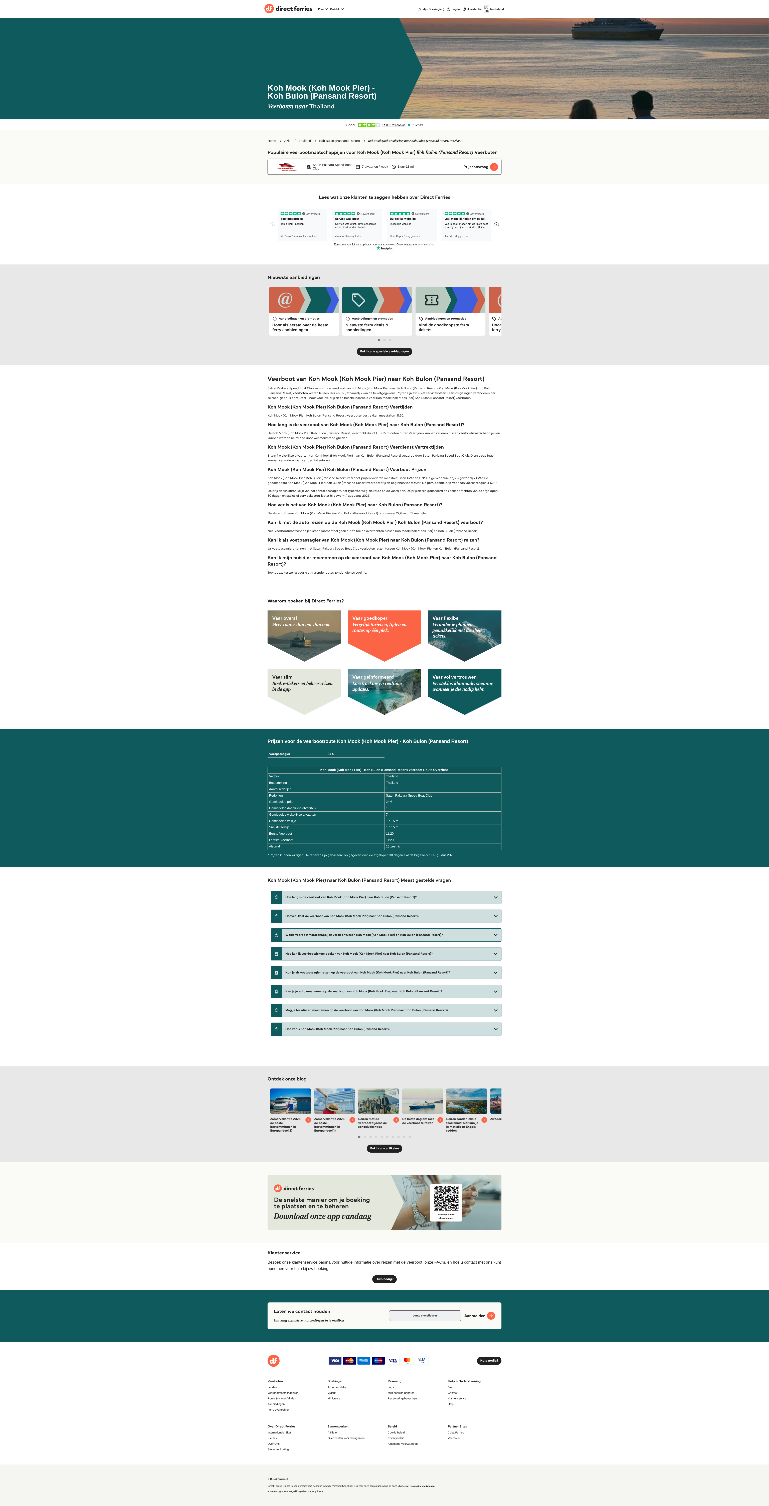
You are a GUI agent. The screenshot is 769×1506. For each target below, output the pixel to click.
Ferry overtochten (279, 1409)
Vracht (332, 1392)
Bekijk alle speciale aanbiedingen (384, 351)
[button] (386, 897)
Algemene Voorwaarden (403, 1443)
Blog (450, 1387)
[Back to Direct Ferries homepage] (288, 9)
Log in (391, 1387)
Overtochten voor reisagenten (346, 1438)
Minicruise (334, 1398)
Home (272, 141)
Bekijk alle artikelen (384, 1148)
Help (451, 1404)
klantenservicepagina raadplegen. (416, 1486)
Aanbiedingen (276, 1404)
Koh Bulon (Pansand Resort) (339, 141)
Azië (287, 141)
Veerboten (454, 1438)
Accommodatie (337, 1387)
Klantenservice (457, 1398)
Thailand (305, 141)
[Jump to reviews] (384, 125)
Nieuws (272, 1438)
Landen (272, 1387)
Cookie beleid (396, 1432)
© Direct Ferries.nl (278, 1479)
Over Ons (274, 1443)
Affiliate (332, 1432)
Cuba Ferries (456, 1432)
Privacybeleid (396, 1438)
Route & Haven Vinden (282, 1398)
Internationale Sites (280, 1432)
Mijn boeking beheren (401, 1392)
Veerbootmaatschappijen (283, 1392)
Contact (452, 1392)
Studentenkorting (278, 1449)
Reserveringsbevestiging (403, 1398)
